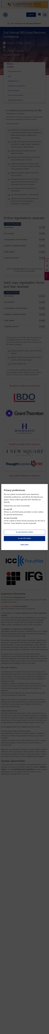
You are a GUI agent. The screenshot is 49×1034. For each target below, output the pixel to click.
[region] (24, 517)
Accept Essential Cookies (24, 532)
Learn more (24, 544)
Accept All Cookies (24, 538)
